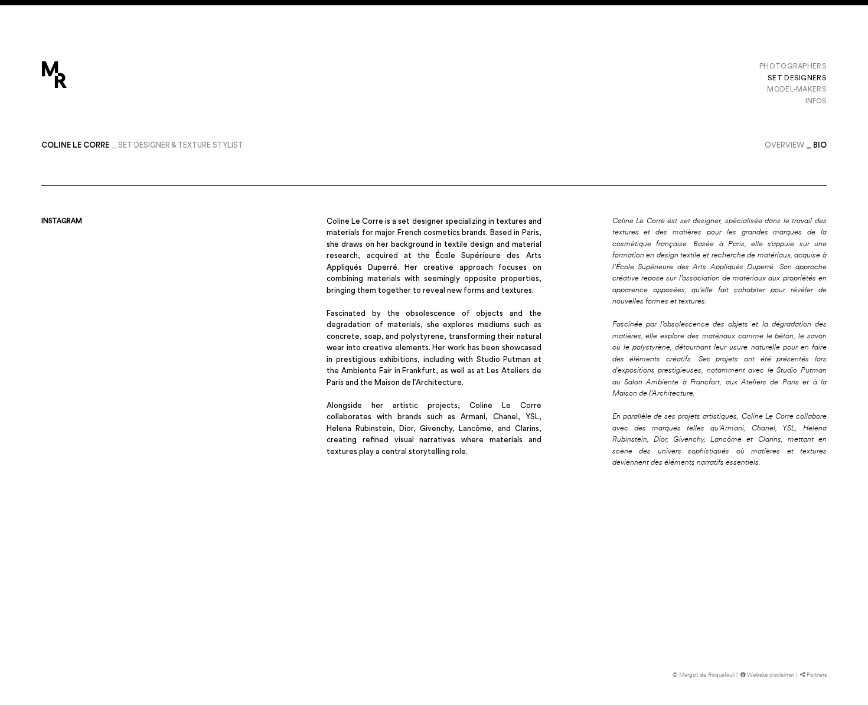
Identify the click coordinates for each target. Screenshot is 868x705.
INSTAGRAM (61, 221)
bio (820, 145)
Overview (784, 145)
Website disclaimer (770, 675)
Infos (816, 101)
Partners (817, 675)
